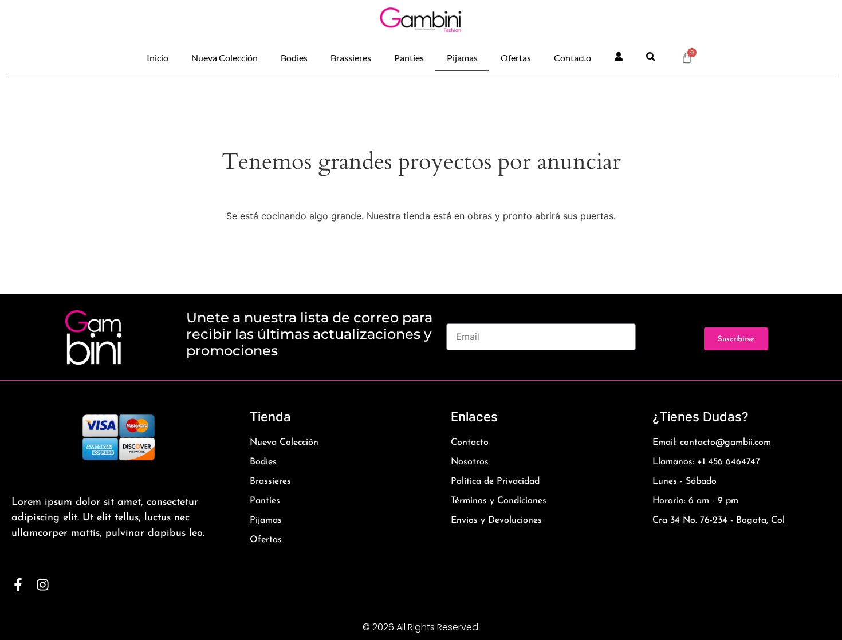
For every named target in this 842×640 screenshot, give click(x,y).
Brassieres (350, 57)
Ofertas (516, 57)
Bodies (294, 57)
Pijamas (462, 57)
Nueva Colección (224, 57)
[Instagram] (42, 584)
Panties (409, 57)
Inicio (157, 57)
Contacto (572, 57)
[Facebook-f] (18, 584)
